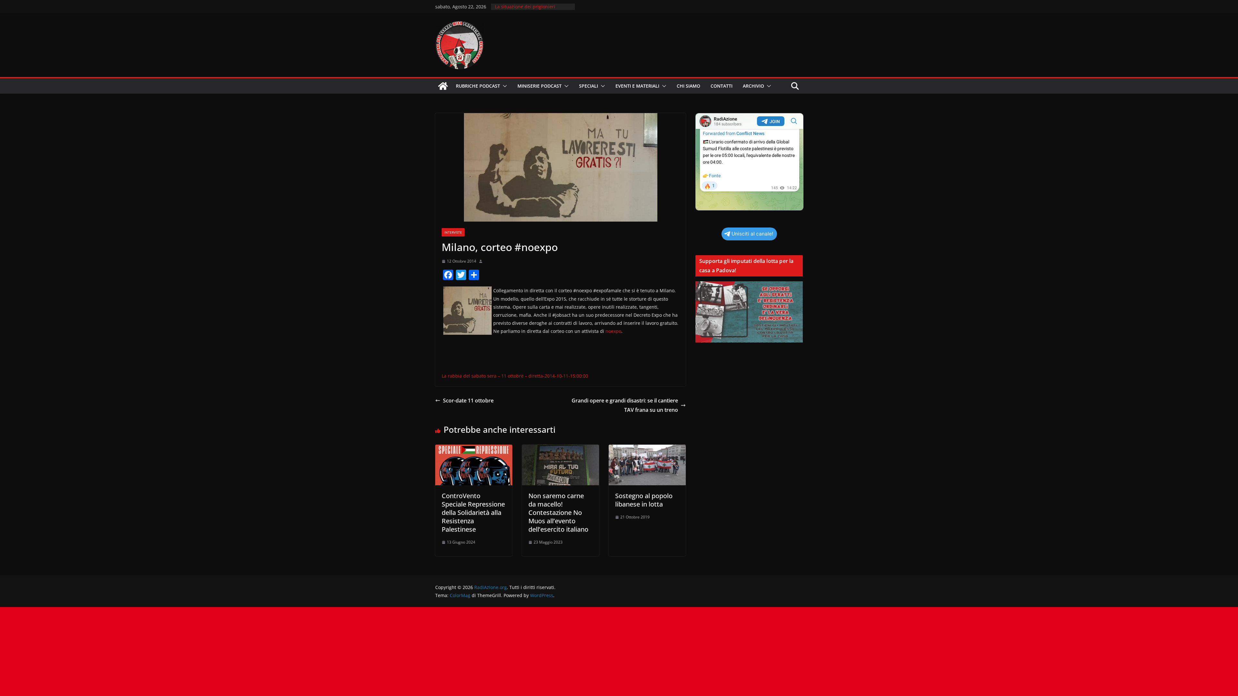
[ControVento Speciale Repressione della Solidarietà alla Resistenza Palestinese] (473, 449)
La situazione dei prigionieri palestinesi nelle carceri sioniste (530, 10)
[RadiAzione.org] (443, 86)
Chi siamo (688, 86)
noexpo (613, 331)
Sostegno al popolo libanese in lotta (644, 499)
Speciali (588, 86)
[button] (503, 86)
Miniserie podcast (539, 86)
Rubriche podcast (478, 86)
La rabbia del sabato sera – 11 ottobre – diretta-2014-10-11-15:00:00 (515, 376)
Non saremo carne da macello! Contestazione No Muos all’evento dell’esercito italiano (558, 512)
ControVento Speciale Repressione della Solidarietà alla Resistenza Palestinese (473, 512)
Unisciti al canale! (752, 234)
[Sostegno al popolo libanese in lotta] (647, 449)
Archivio (753, 86)
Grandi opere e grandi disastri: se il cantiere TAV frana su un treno (625, 405)
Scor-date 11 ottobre (468, 400)
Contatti (721, 86)
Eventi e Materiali (637, 86)
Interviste (453, 232)
